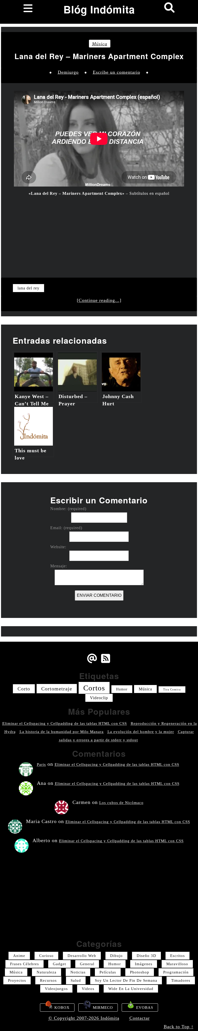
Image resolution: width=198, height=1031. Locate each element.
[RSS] (106, 662)
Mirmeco (102, 1007)
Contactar (139, 1018)
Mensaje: (58, 566)
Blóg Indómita (99, 9)
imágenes (143, 964)
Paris (41, 764)
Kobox (61, 1007)
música (99, 43)
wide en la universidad (130, 989)
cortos (94, 688)
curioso (46, 956)
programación (176, 972)
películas (108, 972)
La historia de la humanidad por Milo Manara (62, 732)
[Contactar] (92, 662)
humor (122, 689)
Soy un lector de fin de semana (126, 980)
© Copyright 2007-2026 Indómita (83, 1018)
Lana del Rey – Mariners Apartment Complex (99, 56)
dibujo (116, 956)
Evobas (144, 1007)
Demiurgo (68, 72)
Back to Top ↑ (179, 1026)
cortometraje (56, 688)
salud (76, 980)
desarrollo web (82, 956)
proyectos (17, 980)
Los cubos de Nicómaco (121, 803)
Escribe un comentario (116, 72)
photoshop (139, 972)
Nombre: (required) (68, 509)
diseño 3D (146, 956)
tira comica (172, 689)
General (87, 964)
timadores (180, 980)
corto (24, 688)
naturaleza (46, 972)
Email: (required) (66, 528)
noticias (78, 972)
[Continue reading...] (99, 300)
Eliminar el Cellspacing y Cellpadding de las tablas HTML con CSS (64, 723)
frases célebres (24, 964)
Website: (58, 547)
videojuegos (56, 989)
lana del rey (28, 288)
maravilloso (177, 964)
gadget (59, 964)
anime (19, 956)
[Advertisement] (99, 234)
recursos (48, 980)
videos (88, 989)
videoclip (99, 698)
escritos (177, 956)
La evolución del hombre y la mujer (141, 732)
